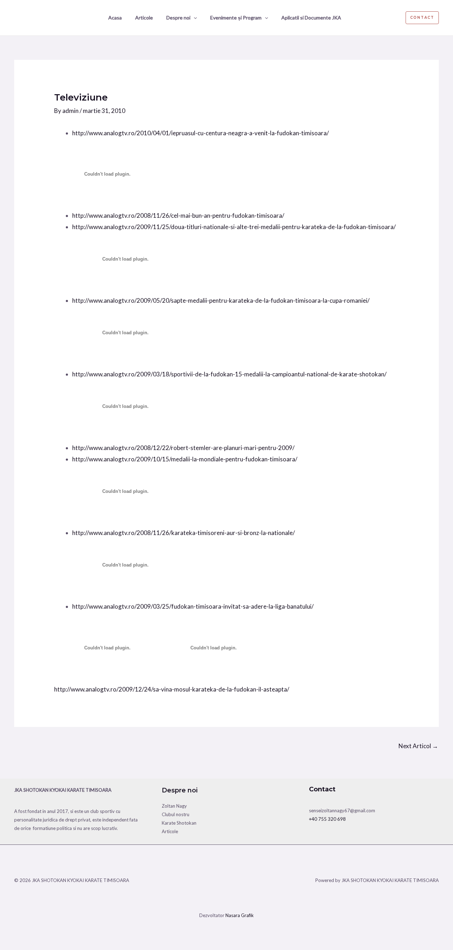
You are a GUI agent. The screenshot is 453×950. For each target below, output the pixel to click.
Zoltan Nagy (174, 806)
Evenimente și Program (236, 18)
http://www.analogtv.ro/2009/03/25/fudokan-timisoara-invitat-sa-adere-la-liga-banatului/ (193, 606)
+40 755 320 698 (327, 819)
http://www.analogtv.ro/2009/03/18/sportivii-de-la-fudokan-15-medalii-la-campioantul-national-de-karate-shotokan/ (229, 374)
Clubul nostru (175, 814)
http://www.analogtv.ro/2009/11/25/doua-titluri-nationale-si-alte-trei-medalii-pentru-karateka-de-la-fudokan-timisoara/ (234, 227)
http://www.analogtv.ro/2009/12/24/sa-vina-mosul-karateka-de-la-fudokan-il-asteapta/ (171, 689)
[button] (193, 18)
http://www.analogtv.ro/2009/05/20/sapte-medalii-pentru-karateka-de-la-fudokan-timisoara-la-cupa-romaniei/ (220, 300)
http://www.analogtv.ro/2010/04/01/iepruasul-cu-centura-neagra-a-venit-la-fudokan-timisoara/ (200, 133)
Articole (144, 18)
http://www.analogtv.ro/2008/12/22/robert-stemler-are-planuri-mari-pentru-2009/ (183, 447)
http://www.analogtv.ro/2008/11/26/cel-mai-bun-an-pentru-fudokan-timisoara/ (178, 215)
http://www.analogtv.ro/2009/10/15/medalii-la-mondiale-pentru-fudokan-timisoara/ (184, 459)
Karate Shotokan (179, 823)
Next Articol (418, 746)
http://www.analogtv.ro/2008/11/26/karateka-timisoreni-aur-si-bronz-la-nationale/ (183, 532)
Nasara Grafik (239, 915)
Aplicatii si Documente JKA (311, 18)
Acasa (115, 18)
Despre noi (178, 18)
